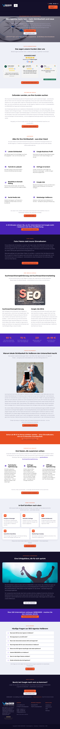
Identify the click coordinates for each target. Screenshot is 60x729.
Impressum (48, 705)
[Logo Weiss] (7, 4)
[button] (57, 71)
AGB (46, 708)
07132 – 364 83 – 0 (53, 3)
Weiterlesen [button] (11, 76)
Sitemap (47, 710)
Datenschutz (48, 706)
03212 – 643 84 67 (21, 710)
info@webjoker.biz (37, 697)
